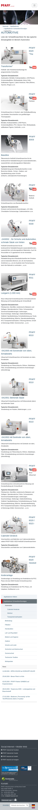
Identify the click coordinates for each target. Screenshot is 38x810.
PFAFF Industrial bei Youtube (10, 753)
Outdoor (7, 641)
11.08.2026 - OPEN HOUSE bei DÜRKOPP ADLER (18, 671)
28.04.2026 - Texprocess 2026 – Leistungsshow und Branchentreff (18, 690)
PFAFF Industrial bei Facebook (11, 750)
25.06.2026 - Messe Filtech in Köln (13, 676)
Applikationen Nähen (10, 597)
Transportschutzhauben (14, 617)
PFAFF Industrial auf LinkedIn (10, 756)
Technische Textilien (11, 657)
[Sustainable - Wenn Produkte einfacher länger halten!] (10, 779)
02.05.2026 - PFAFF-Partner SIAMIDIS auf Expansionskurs (15, 683)
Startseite (5, 26)
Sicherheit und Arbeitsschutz (14, 649)
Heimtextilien (9, 629)
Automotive (8, 605)
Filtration (7, 625)
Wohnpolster (9, 661)
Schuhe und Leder (11, 645)
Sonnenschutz (9, 653)
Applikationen (14, 26)
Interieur (9, 613)
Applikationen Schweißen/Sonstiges (15, 28)
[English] (33, 807)
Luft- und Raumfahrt (11, 633)
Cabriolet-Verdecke (13, 609)
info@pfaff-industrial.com (11, 796)
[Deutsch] (33, 805)
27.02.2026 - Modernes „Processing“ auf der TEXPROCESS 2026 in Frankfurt (16, 698)
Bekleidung (8, 621)
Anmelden (6, 805)
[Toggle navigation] (34, 5)
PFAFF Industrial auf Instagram (11, 759)
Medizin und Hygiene (11, 637)
